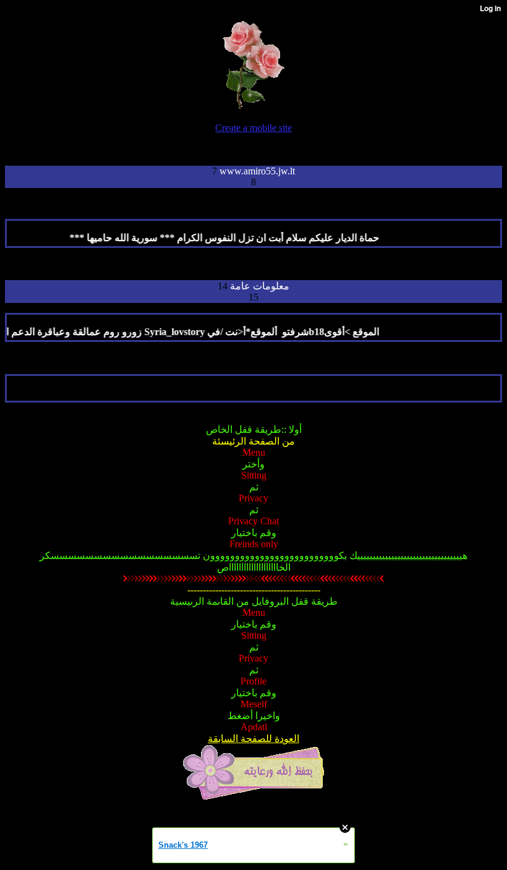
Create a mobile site (253, 127)
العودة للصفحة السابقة (253, 738)
